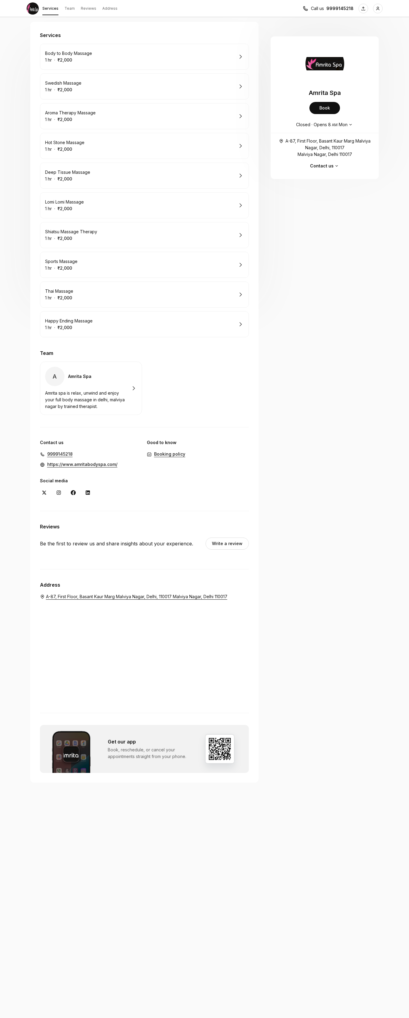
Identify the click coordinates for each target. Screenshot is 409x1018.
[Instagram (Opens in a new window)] (59, 493)
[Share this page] (363, 8)
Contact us (322, 165)
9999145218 (340, 8)
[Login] (378, 8)
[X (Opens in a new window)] (44, 493)
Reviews (88, 8)
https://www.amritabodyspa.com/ (82, 464)
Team (69, 8)
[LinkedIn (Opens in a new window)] (88, 493)
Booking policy (169, 454)
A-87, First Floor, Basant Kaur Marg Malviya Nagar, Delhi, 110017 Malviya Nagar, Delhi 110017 (328, 147)
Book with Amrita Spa (91, 388)
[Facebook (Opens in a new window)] (73, 493)
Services (50, 8)
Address (109, 8)
